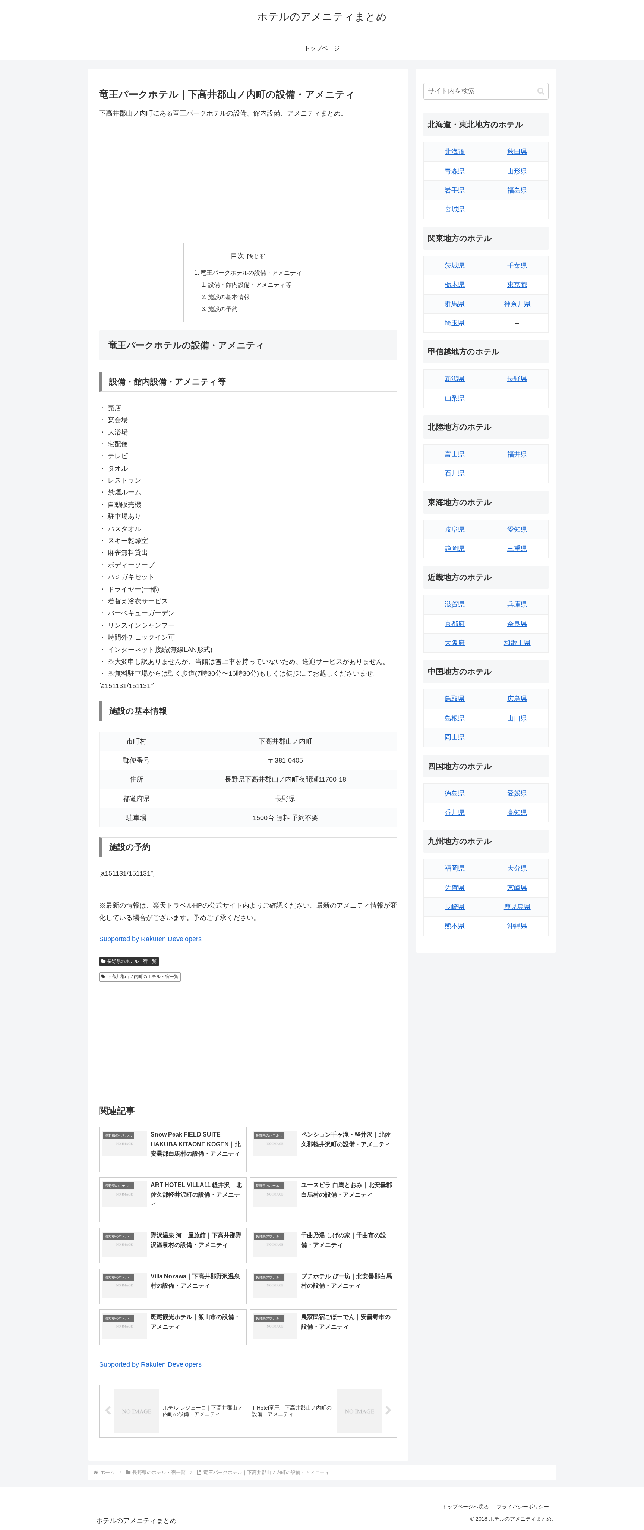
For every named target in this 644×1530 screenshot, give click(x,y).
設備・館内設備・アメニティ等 (249, 284)
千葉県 (517, 265)
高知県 (517, 812)
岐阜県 (455, 529)
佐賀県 (455, 888)
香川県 (455, 812)
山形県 (517, 171)
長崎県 (455, 907)
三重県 (517, 548)
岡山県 (455, 737)
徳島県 (455, 793)
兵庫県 (517, 604)
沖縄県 (517, 926)
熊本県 (455, 926)
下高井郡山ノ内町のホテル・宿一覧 (143, 976)
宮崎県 (517, 888)
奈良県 (517, 624)
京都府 (455, 624)
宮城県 (455, 209)
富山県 (455, 454)
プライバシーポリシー (523, 1506)
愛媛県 (517, 793)
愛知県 (517, 529)
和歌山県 (517, 643)
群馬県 (455, 304)
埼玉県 (455, 323)
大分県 (517, 868)
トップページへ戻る (465, 1506)
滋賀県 (455, 604)
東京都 (517, 284)
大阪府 (455, 643)
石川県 (455, 473)
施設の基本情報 (229, 296)
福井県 (517, 454)
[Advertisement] (248, 181)
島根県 (455, 718)
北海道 (455, 151)
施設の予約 (223, 308)
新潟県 (455, 379)
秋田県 (517, 151)
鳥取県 (455, 699)
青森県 (455, 171)
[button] (540, 91)
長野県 (517, 379)
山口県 (517, 718)
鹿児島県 (517, 907)
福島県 (517, 190)
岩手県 (455, 190)
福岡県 (455, 868)
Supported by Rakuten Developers (150, 939)
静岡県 (455, 548)
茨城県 (455, 265)
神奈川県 (517, 304)
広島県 (517, 699)
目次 (237, 256)
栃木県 (455, 284)
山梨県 (455, 398)
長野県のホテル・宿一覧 (132, 961)
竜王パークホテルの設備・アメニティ (251, 272)
